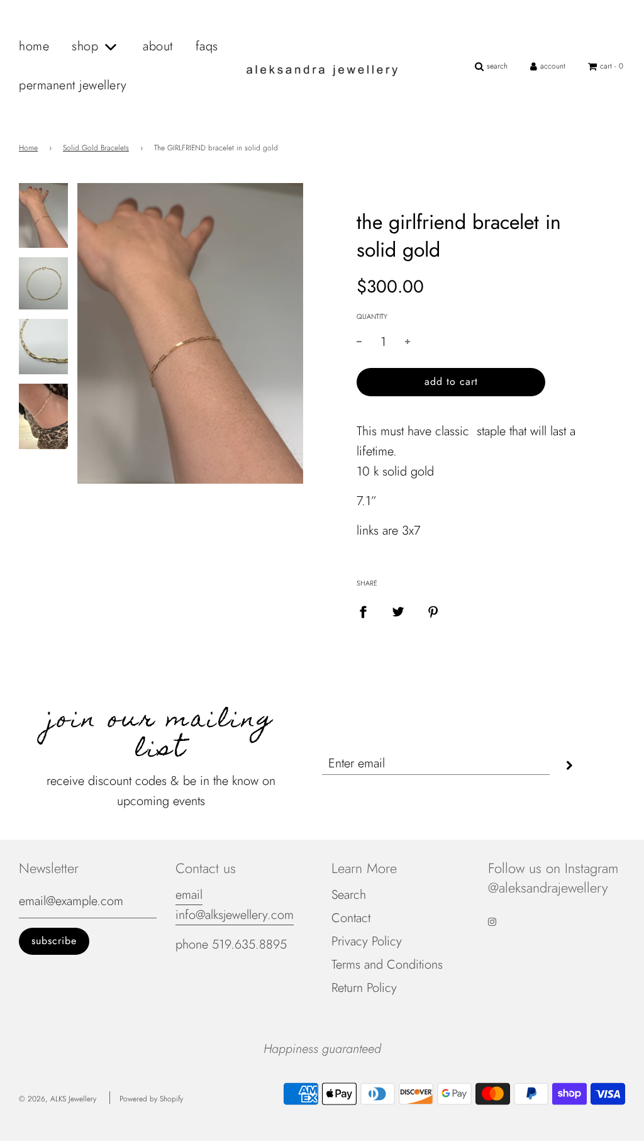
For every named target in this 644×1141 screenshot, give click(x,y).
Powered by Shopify (151, 1099)
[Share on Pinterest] (433, 611)
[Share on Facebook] (363, 611)
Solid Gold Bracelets (96, 147)
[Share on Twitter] (398, 611)
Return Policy (364, 988)
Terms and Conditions (387, 964)
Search (348, 895)
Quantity (372, 316)
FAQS (207, 46)
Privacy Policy (366, 941)
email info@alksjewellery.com (234, 905)
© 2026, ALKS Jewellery (57, 1099)
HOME (34, 46)
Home (28, 147)
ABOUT (158, 46)
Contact (350, 918)
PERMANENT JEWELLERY (73, 85)
